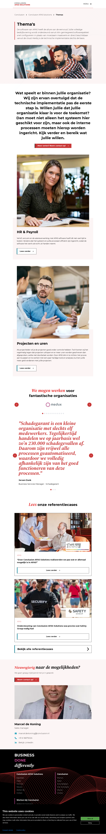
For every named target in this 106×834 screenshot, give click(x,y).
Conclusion (19, 15)
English (5, 807)
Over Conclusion (63, 787)
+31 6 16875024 (25, 738)
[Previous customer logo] (16, 405)
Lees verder (25, 251)
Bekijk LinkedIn (26, 742)
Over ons (20, 784)
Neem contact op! (25, 680)
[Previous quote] (15, 455)
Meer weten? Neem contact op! (52, 146)
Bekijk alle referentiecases (35, 649)
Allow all (90, 818)
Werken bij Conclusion (25, 804)
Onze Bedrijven (62, 784)
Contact (19, 793)
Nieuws (19, 787)
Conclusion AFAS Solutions (40, 15)
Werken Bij (20, 790)
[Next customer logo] (89, 405)
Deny (90, 823)
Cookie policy (20, 830)
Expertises (20, 778)
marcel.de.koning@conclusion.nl (34, 733)
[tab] (42, 413)
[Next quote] (91, 455)
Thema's (60, 778)
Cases (19, 781)
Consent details (7, 830)
